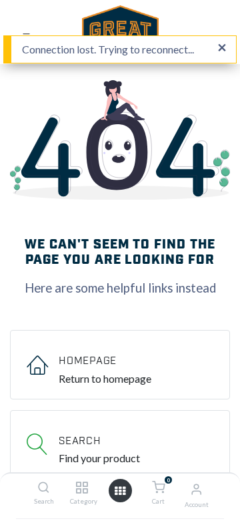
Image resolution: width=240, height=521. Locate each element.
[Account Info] (196, 488)
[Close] (222, 48)
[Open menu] (120, 491)
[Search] (43, 487)
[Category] (81, 487)
